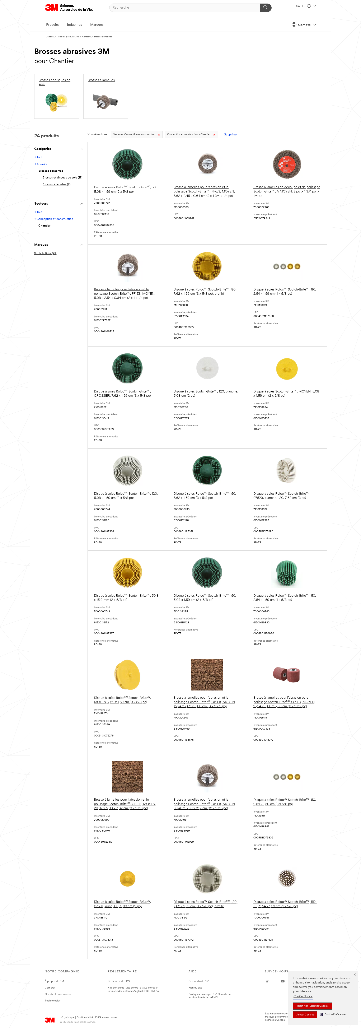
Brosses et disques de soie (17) (62, 177)
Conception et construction (134, 134)
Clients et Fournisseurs (58, 994)
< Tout (38, 157)
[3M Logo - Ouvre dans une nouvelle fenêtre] (69, 7)
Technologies (53, 1000)
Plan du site (195, 987)
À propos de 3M (54, 981)
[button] (333, 1014)
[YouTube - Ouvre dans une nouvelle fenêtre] (283, 981)
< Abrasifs (40, 164)
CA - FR (301, 6)
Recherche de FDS (119, 981)
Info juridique (67, 1017)
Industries (74, 25)
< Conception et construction (53, 219)
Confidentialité (85, 1017)
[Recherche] (266, 8)
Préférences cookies (106, 1017)
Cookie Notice (303, 996)
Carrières (50, 987)
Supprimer (231, 134)
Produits (52, 25)
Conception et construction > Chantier (188, 134)
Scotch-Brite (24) (45, 253)
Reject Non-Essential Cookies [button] (312, 1006)
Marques (96, 25)
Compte (304, 25)
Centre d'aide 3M (198, 981)
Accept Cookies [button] (305, 1015)
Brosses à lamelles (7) (56, 184)
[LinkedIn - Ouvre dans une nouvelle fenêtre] (268, 981)
